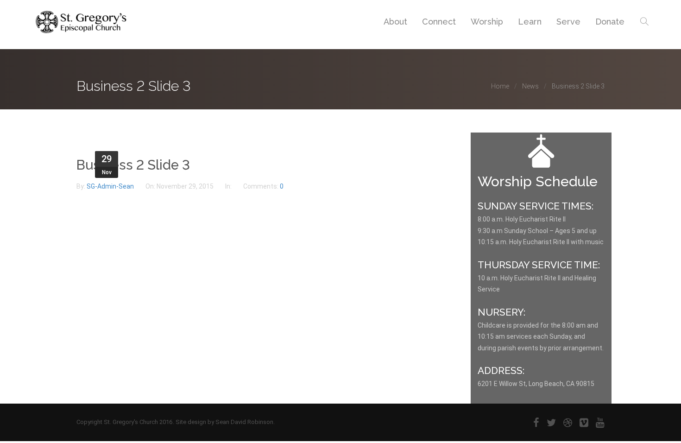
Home (500, 86)
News (530, 86)
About (395, 21)
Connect (439, 21)
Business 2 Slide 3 (133, 165)
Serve (568, 21)
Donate (609, 21)
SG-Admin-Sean (111, 186)
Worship (487, 21)
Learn (530, 21)
